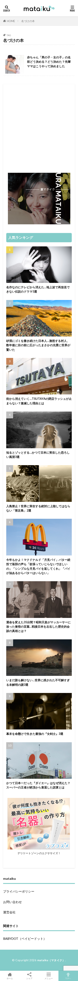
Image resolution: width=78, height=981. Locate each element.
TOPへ (68, 978)
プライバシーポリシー (18, 891)
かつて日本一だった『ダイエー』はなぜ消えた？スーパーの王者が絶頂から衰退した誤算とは (38, 785)
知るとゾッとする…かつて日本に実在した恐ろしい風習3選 (38, 455)
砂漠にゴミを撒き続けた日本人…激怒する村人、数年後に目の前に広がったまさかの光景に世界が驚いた (38, 345)
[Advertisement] (39, 126)
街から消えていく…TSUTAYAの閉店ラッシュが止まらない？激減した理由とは (39, 401)
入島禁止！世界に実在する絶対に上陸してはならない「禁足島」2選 (38, 508)
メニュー (49, 978)
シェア (29, 978)
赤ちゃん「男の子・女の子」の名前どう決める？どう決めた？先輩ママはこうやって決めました (49, 61)
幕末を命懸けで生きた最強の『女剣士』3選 (34, 733)
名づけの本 (28, 21)
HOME (11, 21)
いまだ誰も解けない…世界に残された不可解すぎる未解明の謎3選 (38, 682)
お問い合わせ (12, 902)
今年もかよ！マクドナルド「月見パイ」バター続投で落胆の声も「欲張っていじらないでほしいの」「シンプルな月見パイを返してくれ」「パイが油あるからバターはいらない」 (38, 566)
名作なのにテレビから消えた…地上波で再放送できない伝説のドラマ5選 (38, 289)
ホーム (10, 978)
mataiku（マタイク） (51, 960)
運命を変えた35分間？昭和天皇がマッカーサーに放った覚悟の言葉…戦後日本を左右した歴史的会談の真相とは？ (38, 626)
